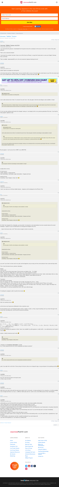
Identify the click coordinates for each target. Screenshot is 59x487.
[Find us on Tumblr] (35, 466)
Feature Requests (19, 33)
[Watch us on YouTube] (29, 466)
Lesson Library (13, 442)
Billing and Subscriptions (41, 445)
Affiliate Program (29, 457)
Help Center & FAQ (42, 440)
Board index (4, 33)
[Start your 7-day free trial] (14, 466)
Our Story (27, 442)
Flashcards (12, 444)
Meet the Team (28, 444)
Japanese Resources (15, 452)
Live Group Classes (14, 450)
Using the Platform (42, 449)
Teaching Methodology (43, 451)
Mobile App (12, 456)
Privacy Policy (35, 484)
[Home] (28, 3)
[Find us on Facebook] (32, 466)
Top (58, 61)
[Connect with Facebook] (37, 26)
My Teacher (12, 454)
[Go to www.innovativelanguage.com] (29, 480)
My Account (40, 447)
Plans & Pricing (28, 448)
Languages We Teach (30, 452)
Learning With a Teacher (41, 454)
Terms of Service (44, 484)
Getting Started (41, 442)
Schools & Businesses (30, 454)
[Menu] (2, 2)
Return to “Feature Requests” (6, 422)
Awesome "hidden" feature (8, 36)
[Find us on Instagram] (26, 469)
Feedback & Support (11, 33)
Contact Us (40, 456)
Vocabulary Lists (13, 446)
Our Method (28, 440)
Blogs (26, 456)
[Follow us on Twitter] (26, 466)
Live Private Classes (14, 448)
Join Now (29, 22)
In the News (28, 450)
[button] (56, 2)
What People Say (29, 446)
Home (11, 440)
